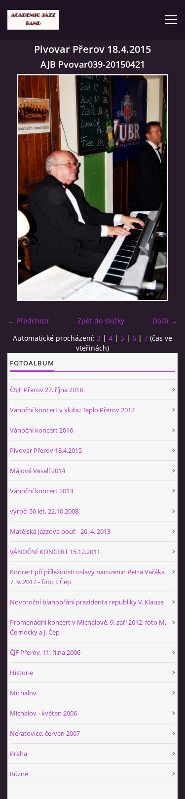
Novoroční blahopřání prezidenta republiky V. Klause (87, 602)
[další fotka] (161, 187)
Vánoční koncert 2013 (41, 490)
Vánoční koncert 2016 (41, 430)
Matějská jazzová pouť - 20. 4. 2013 (60, 531)
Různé (19, 773)
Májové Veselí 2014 (37, 470)
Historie (21, 672)
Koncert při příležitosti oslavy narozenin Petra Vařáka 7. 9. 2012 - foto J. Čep (87, 576)
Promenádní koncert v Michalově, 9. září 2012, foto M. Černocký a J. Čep (88, 627)
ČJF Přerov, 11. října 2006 (45, 652)
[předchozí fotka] (23, 187)
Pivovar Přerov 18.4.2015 (46, 450)
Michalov (23, 692)
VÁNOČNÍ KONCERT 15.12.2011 (55, 551)
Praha (18, 753)
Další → (165, 320)
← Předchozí (28, 320)
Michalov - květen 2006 (43, 713)
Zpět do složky (100, 320)
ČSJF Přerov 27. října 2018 (46, 389)
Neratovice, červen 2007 (45, 733)
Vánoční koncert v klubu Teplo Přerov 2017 (72, 409)
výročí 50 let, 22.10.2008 (44, 511)
